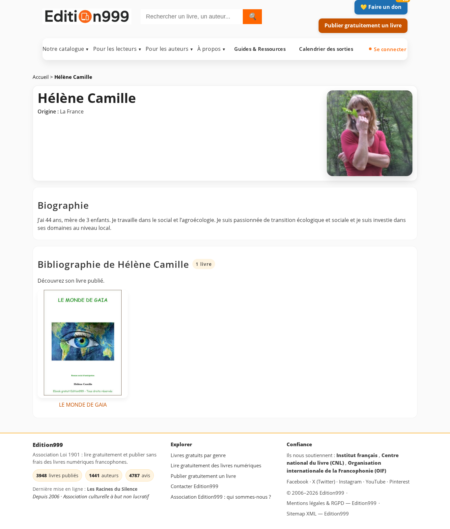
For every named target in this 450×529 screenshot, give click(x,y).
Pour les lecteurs (117, 48)
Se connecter (390, 49)
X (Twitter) (324, 482)
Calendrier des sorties (326, 49)
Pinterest (399, 482)
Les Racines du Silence (112, 489)
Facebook (298, 482)
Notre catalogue (65, 48)
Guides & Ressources (260, 49)
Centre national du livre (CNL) (343, 459)
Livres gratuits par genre (198, 455)
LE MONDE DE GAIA (83, 404)
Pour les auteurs (169, 48)
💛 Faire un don (381, 7)
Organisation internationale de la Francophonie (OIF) (336, 467)
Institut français (357, 455)
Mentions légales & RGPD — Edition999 (332, 503)
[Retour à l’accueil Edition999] (86, 15)
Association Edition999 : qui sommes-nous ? (221, 496)
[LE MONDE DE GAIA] (83, 344)
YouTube (376, 482)
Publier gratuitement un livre (363, 25)
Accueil (41, 77)
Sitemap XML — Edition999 (318, 513)
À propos (211, 48)
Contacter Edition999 (194, 486)
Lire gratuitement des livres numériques (216, 465)
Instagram (351, 482)
